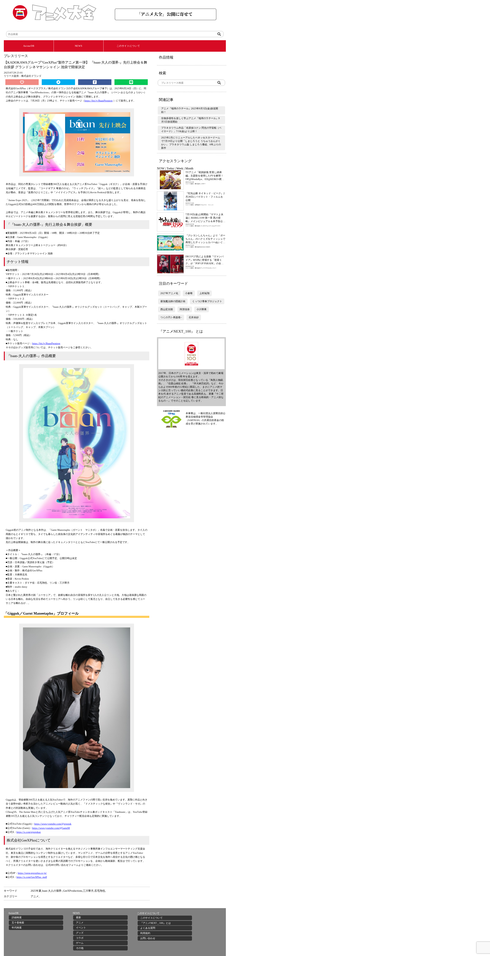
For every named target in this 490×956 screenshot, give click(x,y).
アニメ (35, 896)
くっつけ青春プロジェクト (207, 301)
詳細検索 (17, 917)
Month (189, 168)
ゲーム (79, 942)
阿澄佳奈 (185, 309)
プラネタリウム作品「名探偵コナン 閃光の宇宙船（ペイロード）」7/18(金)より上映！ (191, 129)
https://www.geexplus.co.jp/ (32, 873)
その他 (79, 948)
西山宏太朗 (166, 309)
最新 (78, 917)
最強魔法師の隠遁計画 (172, 301)
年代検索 (17, 927)
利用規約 (145, 933)
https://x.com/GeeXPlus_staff (31, 877)
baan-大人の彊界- (52, 890)
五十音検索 (18, 922)
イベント (81, 927)
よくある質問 (147, 928)
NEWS (78, 45)
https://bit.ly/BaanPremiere (99, 100)
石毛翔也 (99, 890)
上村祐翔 (204, 293)
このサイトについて (128, 45)
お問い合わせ (147, 938)
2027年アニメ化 (169, 293)
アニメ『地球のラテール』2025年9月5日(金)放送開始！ (189, 110)
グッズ (79, 932)
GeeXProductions (72, 890)
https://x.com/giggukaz (28, 832)
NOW (160, 168)
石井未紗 (194, 317)
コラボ (79, 937)
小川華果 (202, 309)
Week (179, 168)
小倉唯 (189, 293)
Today (170, 168)
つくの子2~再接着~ (171, 317)
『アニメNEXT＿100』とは (155, 923)
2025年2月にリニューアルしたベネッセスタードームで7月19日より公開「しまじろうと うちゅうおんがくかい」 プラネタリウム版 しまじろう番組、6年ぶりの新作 (191, 142)
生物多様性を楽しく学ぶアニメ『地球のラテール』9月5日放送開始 (190, 120)
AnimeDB (28, 45)
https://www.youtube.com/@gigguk (52, 823)
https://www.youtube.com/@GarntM (51, 828)
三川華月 (88, 890)
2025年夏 (36, 890)
